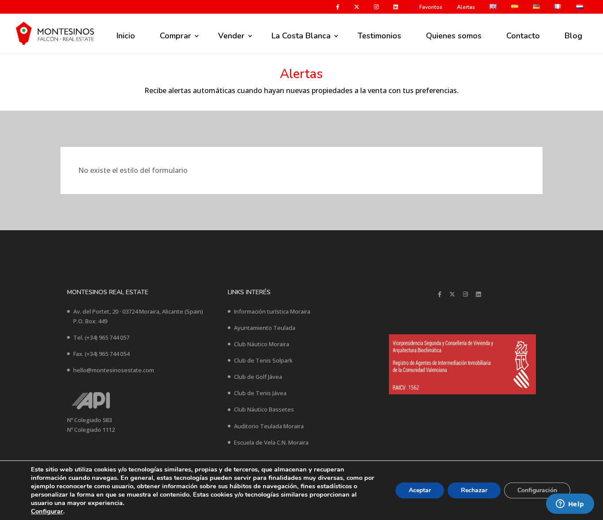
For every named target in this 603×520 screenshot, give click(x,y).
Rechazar (474, 490)
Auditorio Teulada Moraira (269, 426)
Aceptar (420, 490)
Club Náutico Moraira (261, 344)
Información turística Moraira (272, 311)
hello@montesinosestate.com (113, 370)
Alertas (466, 7)
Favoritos (430, 7)
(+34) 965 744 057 (107, 337)
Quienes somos (454, 35)
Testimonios (379, 35)
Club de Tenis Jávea (260, 393)
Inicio (126, 35)
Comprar (175, 35)
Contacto (523, 35)
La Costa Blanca (301, 35)
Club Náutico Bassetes (264, 409)
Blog (573, 35)
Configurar (47, 511)
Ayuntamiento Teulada (264, 328)
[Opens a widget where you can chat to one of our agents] (570, 505)
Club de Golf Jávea (258, 377)
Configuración (537, 490)
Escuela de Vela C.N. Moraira (271, 442)
